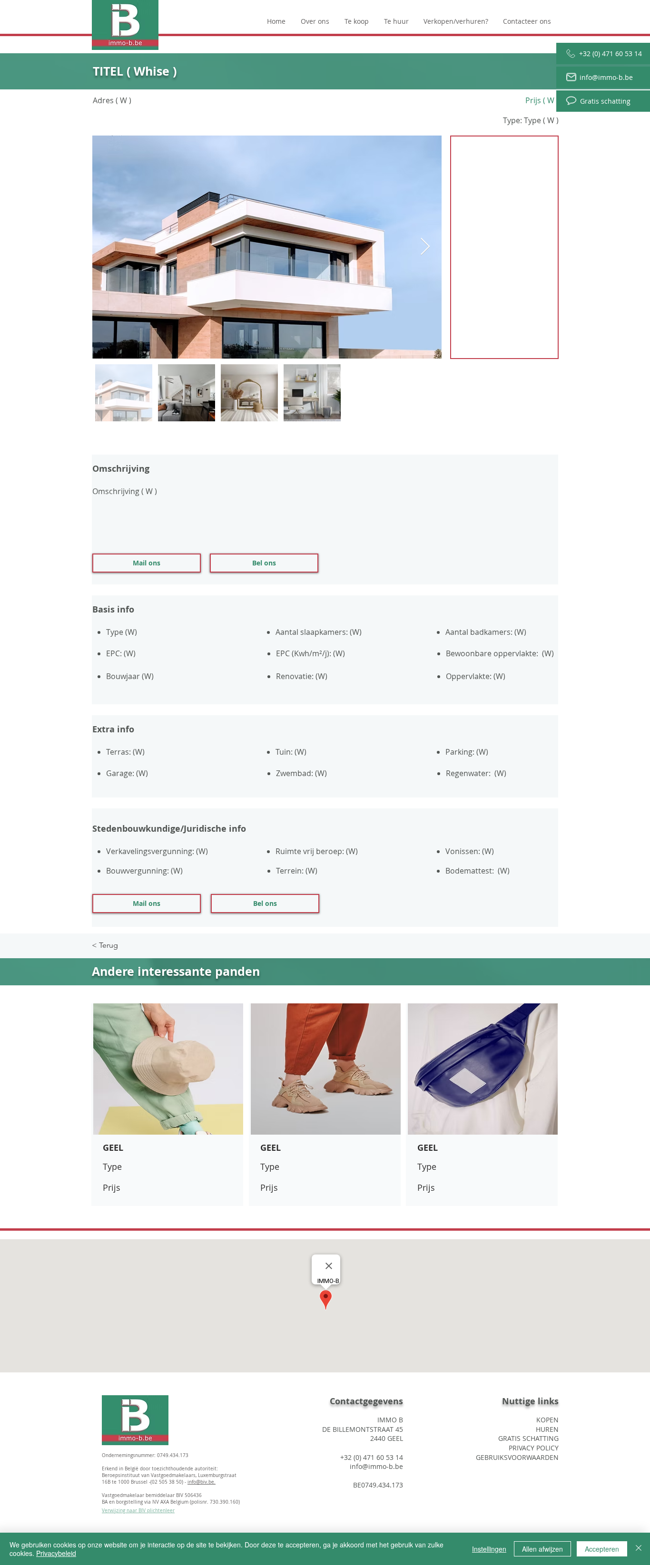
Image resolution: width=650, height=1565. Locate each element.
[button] (146, 563)
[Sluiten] (638, 1548)
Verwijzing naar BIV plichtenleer (138, 1510)
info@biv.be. (201, 1482)
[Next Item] (425, 247)
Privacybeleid (56, 1553)
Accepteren (602, 1549)
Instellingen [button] (489, 1549)
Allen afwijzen (542, 1549)
